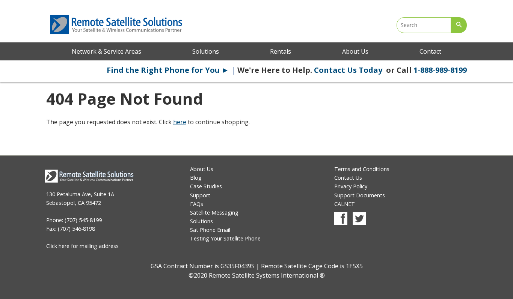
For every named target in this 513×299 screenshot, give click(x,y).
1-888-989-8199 (440, 70)
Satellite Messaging (214, 212)
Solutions (205, 51)
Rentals (280, 51)
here (179, 122)
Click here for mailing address (82, 245)
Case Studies (206, 186)
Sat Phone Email (210, 229)
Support (200, 195)
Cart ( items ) (429, 4)
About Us (355, 51)
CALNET (344, 203)
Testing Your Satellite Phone (225, 238)
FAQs (196, 203)
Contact (430, 51)
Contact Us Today (349, 70)
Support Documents (359, 195)
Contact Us (348, 177)
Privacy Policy (350, 186)
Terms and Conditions (361, 169)
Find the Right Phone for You (168, 70)
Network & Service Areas (106, 51)
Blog (196, 177)
